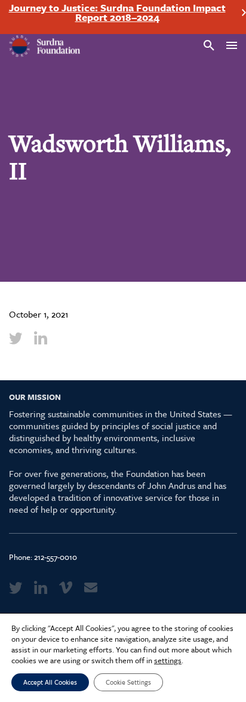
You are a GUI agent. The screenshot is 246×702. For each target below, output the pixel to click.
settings (168, 660)
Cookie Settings (128, 682)
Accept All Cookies (50, 682)
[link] (15, 337)
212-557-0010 (55, 557)
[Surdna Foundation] (45, 46)
